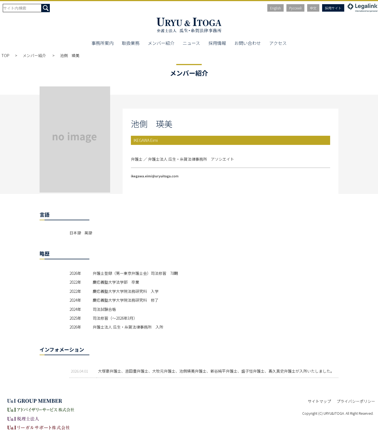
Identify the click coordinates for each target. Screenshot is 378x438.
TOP (5, 55)
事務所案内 (102, 43)
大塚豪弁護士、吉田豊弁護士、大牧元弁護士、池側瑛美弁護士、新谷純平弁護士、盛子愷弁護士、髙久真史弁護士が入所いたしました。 (216, 371)
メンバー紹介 (161, 43)
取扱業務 (130, 43)
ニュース (191, 43)
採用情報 (217, 43)
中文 (313, 8)
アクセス (278, 43)
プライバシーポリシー (355, 401)
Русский (295, 8)
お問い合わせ (247, 43)
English (275, 8)
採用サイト (333, 8)
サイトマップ (319, 401)
